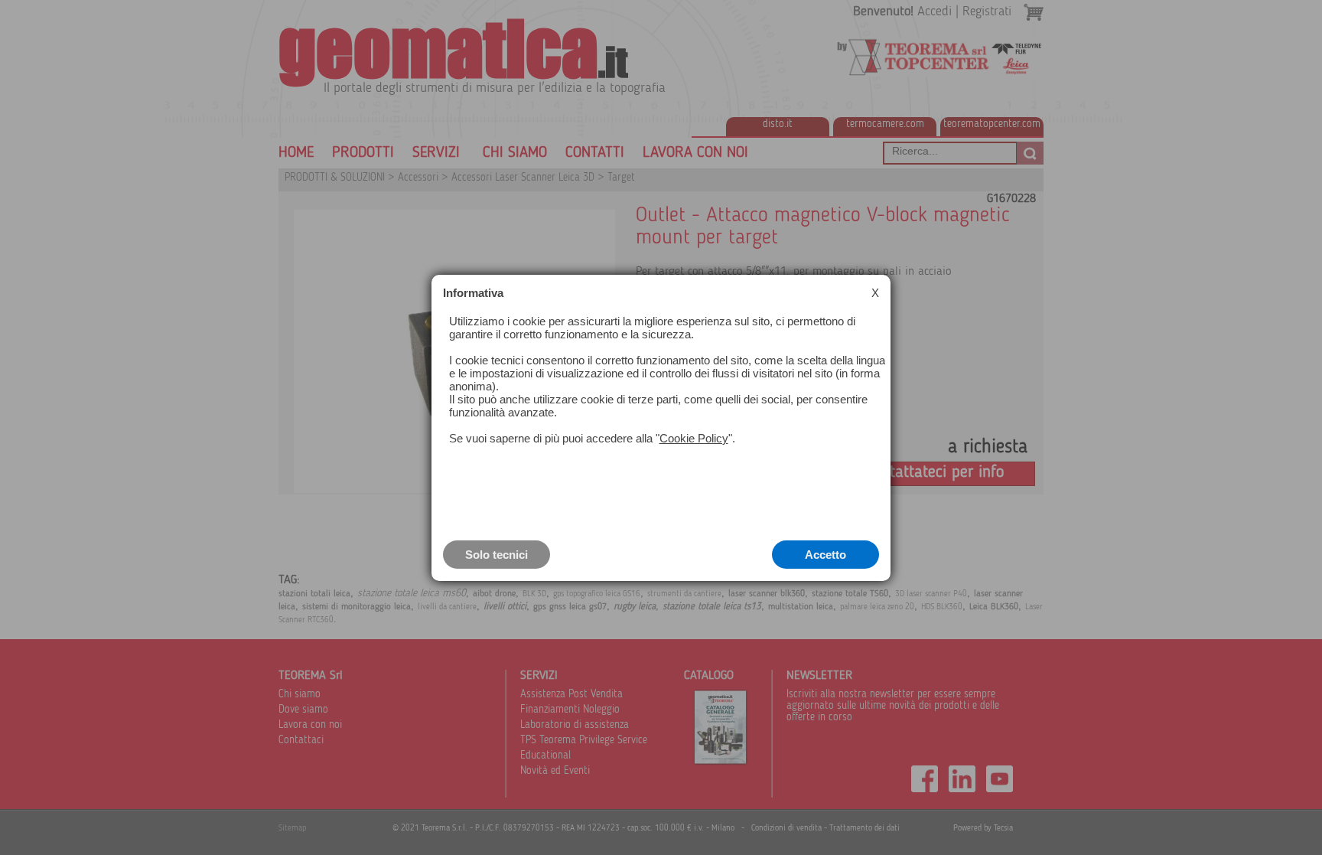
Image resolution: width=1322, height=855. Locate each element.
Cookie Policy (693, 438)
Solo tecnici (496, 554)
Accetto (825, 554)
